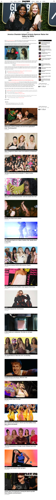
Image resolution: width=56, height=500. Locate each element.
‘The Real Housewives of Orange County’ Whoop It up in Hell (20, 446)
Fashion (15, 1)
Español (44, 1)
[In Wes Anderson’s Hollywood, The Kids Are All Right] (21, 322)
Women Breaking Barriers (11, 40)
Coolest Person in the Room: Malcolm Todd (16, 377)
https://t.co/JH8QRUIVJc (18, 92)
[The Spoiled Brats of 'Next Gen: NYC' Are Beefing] (21, 345)
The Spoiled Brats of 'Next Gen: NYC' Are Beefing (17, 355)
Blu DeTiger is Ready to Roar (45, 73)
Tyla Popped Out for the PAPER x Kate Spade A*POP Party (20, 287)
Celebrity (19, 1)
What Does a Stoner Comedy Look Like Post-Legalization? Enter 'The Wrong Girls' (20, 127)
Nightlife (33, 1)
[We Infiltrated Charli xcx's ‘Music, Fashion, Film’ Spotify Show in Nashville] (21, 230)
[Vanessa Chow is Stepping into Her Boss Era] (40, 56)
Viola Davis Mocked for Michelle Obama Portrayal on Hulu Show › (15, 104)
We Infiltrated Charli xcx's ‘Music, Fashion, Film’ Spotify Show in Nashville (21, 241)
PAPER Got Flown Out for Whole (13, 218)
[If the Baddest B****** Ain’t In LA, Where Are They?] (40, 53)
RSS (43, 84)
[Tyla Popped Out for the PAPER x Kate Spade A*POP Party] (21, 276)
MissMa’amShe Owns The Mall (12, 399)
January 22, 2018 (21, 73)
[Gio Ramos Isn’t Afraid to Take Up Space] (21, 458)
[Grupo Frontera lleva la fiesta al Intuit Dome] (40, 68)
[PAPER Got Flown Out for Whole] (21, 208)
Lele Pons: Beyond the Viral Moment (14, 308)
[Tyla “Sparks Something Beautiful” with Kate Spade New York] (21, 186)
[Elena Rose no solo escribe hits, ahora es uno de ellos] (40, 47)
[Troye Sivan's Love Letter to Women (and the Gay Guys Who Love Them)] (40, 49)
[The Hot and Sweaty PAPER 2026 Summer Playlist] (21, 255)
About (39, 84)
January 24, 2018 (21, 93)
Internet (37, 1)
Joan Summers (7, 447)
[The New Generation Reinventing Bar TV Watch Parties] (21, 163)
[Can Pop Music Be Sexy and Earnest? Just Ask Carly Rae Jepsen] (40, 80)
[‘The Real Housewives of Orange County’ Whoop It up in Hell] (21, 436)
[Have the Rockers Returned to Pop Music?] (40, 71)
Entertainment (7, 171)
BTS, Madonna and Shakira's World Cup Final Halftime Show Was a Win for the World (20, 423)
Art (40, 1)
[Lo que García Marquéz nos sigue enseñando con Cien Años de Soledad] (40, 43)
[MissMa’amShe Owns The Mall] (21, 389)
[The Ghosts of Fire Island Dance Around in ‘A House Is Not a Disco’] (40, 59)
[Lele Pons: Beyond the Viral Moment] (21, 298)
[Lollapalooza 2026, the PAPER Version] (40, 77)
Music (12, 1)
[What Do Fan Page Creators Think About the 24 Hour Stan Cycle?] (40, 64)
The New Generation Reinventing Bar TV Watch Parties (19, 173)
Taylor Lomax (7, 129)
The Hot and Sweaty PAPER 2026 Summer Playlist (18, 265)
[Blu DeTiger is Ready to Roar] (40, 74)
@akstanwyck (9, 90)
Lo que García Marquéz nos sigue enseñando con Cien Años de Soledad (45, 43)
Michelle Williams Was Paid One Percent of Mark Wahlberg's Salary (23, 80)
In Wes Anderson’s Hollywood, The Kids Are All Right (18, 332)
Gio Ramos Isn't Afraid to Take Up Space (15, 468)
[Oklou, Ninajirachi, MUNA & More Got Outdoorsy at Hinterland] (21, 141)
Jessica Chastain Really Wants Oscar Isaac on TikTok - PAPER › (14, 103)
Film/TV (28, 32)
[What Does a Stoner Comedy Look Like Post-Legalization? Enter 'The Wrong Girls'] (21, 116)
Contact (42, 84)
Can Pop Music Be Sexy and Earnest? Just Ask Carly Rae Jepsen (45, 80)
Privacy (46, 84)
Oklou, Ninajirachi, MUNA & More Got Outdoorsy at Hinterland (21, 151)
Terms (48, 84)
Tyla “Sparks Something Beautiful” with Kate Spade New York (21, 196)
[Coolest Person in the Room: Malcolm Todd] (21, 367)
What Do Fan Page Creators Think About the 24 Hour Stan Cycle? (46, 64)
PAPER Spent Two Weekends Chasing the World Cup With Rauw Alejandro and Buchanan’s (20, 492)
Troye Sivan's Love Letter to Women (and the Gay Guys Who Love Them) (46, 50)
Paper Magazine (7, 494)
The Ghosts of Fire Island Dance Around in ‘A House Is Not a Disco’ (46, 59)
